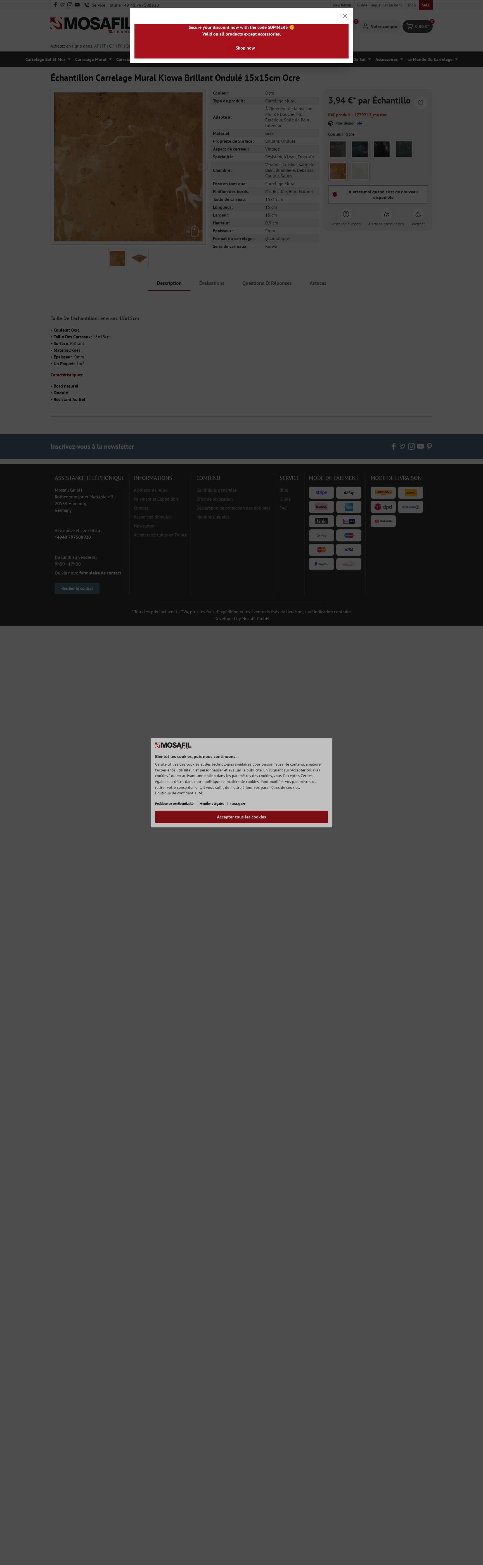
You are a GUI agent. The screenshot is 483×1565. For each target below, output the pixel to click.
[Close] (345, 16)
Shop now (245, 48)
